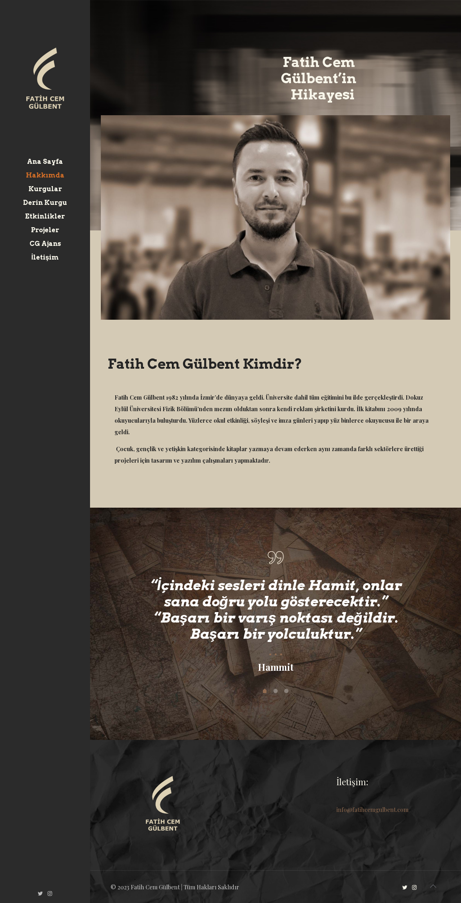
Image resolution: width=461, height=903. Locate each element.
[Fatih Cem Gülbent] (45, 77)
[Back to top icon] (432, 885)
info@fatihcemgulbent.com (372, 809)
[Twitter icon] (40, 893)
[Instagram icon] (50, 893)
